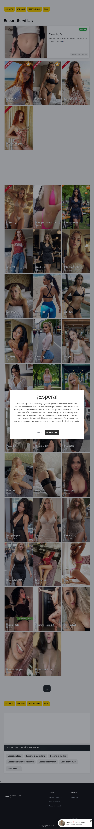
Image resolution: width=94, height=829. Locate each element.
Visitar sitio (52, 433)
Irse (40, 433)
